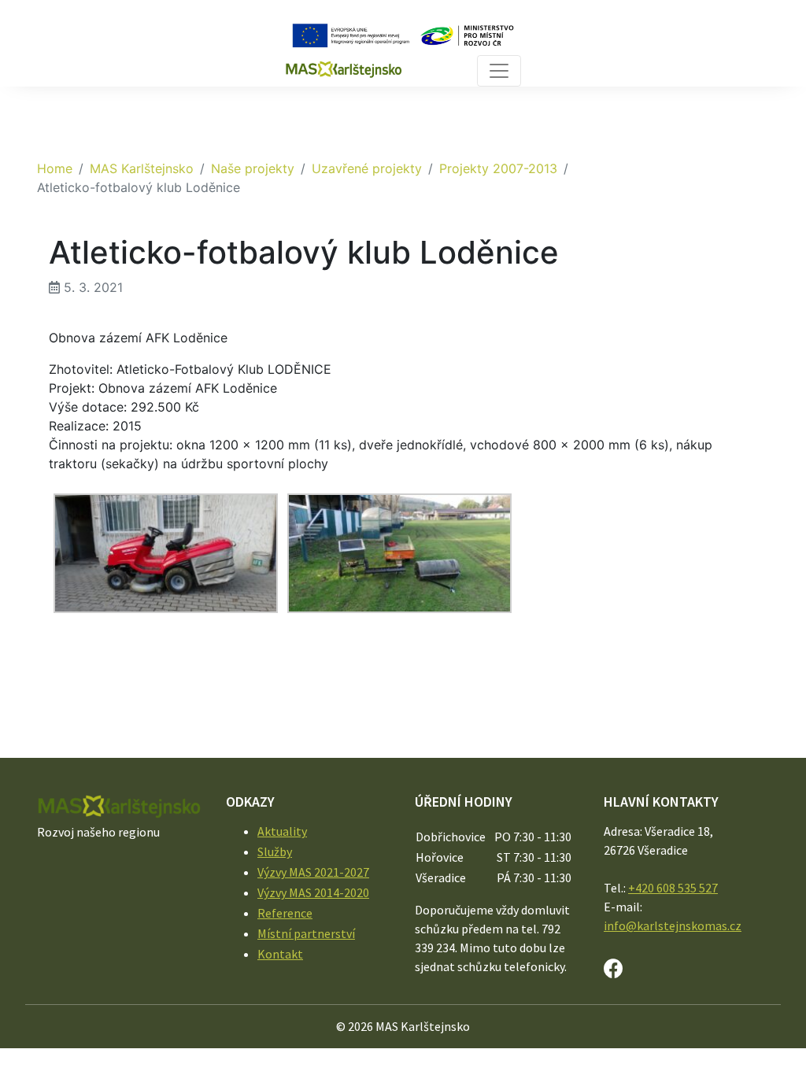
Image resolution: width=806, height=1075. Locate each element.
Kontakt (280, 954)
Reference (284, 913)
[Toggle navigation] (499, 71)
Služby (274, 851)
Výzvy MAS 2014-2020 (313, 892)
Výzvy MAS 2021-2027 (313, 872)
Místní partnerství (306, 933)
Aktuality (282, 831)
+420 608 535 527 (673, 888)
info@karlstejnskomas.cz (672, 925)
